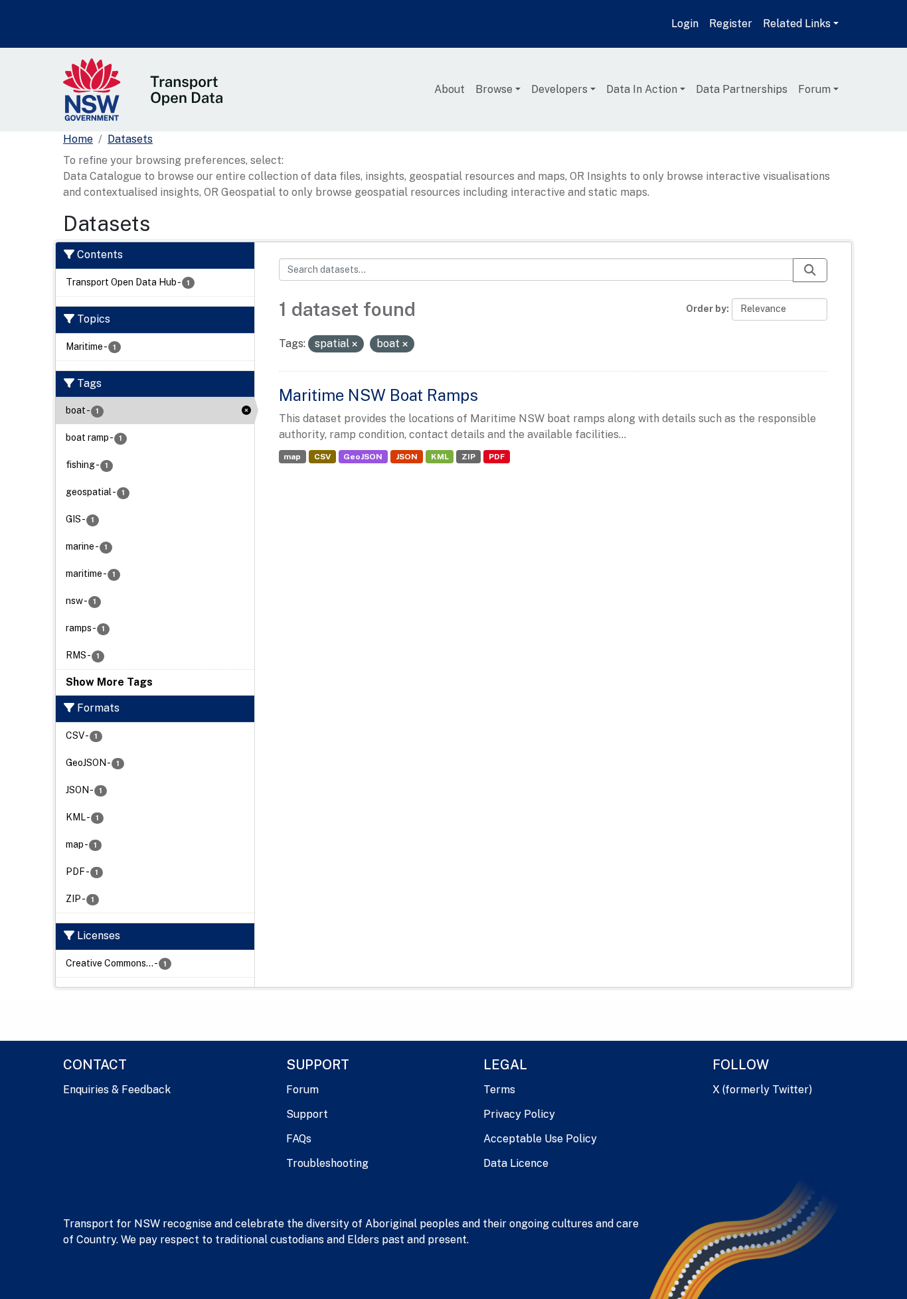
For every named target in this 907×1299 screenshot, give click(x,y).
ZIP (468, 456)
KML (440, 456)
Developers (559, 89)
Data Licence (515, 1163)
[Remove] (354, 344)
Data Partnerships (741, 89)
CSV (322, 456)
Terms (499, 1089)
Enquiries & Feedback (117, 1089)
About (449, 89)
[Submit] (810, 270)
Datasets (130, 139)
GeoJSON (362, 456)
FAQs (298, 1138)
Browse (494, 89)
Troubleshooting (327, 1163)
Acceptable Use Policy (540, 1138)
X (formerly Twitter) (762, 1089)
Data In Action (641, 89)
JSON (407, 456)
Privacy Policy (519, 1114)
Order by (706, 308)
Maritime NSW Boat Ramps (378, 395)
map (292, 456)
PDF (497, 456)
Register (730, 23)
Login (685, 23)
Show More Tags (109, 682)
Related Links (797, 23)
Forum (814, 89)
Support (307, 1114)
